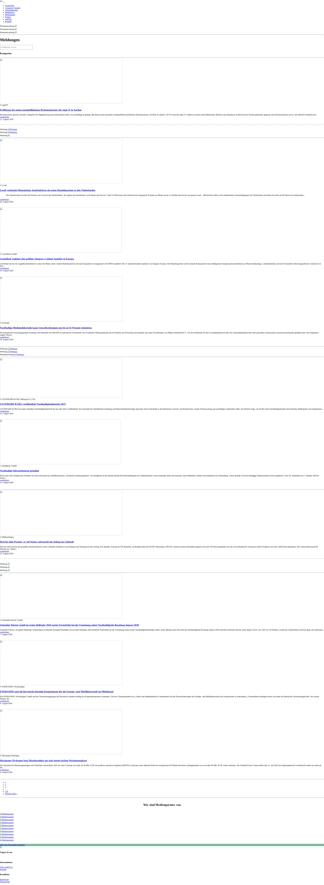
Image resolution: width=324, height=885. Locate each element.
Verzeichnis (9, 6)
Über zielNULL (6, 867)
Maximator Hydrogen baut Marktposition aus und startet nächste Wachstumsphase (43, 760)
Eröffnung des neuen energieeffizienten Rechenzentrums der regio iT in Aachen (41, 110)
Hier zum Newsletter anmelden (12, 845)
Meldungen (9, 12)
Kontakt (8, 21)
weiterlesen (4, 117)
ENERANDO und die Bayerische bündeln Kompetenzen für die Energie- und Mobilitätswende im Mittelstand (56, 691)
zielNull (8, 19)
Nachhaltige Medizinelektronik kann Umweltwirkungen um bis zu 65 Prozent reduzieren (46, 327)
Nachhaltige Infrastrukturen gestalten (19, 470)
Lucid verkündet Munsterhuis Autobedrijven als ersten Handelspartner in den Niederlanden (47, 190)
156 (6, 791)
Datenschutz (5, 882)
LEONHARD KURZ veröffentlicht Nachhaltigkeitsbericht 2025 (33, 404)
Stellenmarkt (10, 15)
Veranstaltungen (11, 10)
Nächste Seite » (11, 794)
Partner (8, 17)
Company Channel (12, 8)
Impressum (4, 879)
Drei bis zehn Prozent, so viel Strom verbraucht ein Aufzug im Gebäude (37, 541)
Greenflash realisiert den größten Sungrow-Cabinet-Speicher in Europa (37, 258)
